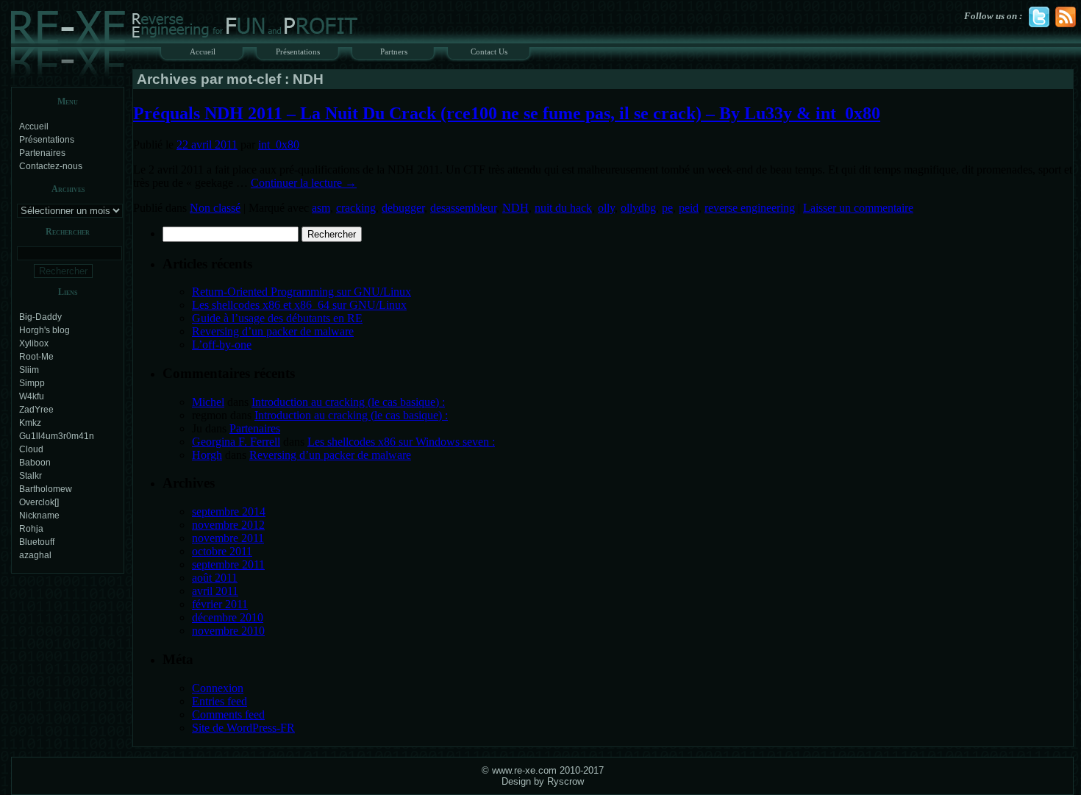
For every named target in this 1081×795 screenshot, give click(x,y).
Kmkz (30, 423)
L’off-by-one (221, 344)
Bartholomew (45, 489)
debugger (403, 208)
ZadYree (36, 409)
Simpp (32, 383)
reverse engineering (749, 208)
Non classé (215, 208)
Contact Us (489, 51)
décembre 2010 (227, 617)
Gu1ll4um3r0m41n (56, 436)
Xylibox (34, 343)
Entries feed (219, 701)
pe (667, 208)
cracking (356, 208)
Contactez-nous (50, 166)
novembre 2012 (228, 524)
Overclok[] (39, 502)
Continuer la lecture (304, 183)
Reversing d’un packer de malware (273, 331)
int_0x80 (278, 144)
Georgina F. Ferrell (236, 441)
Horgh (207, 455)
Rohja (31, 529)
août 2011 (215, 577)
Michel (208, 402)
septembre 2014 (228, 511)
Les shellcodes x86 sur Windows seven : (401, 441)
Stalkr (30, 476)
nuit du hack (563, 208)
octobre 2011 (222, 551)
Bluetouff (36, 542)
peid (689, 208)
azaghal (35, 555)
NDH (515, 208)
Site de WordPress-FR (243, 727)
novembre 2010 (228, 630)
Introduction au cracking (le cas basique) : (348, 402)
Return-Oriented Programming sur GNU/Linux (301, 291)
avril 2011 (215, 591)
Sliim (29, 370)
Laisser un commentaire (858, 208)
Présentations (298, 51)
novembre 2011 (228, 538)
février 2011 (220, 604)
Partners (393, 51)
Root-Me (36, 357)
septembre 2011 (228, 564)
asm (321, 208)
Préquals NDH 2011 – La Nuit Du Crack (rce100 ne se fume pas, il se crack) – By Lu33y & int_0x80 (506, 113)
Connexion (217, 688)
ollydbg (638, 208)
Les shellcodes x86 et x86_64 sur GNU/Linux (299, 305)
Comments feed (228, 714)
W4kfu (31, 396)
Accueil (202, 51)
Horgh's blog (44, 330)
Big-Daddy (40, 317)
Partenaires (42, 153)
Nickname (39, 515)
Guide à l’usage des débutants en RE (277, 318)
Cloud (31, 449)
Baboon (35, 462)
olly (606, 208)
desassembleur (463, 208)
